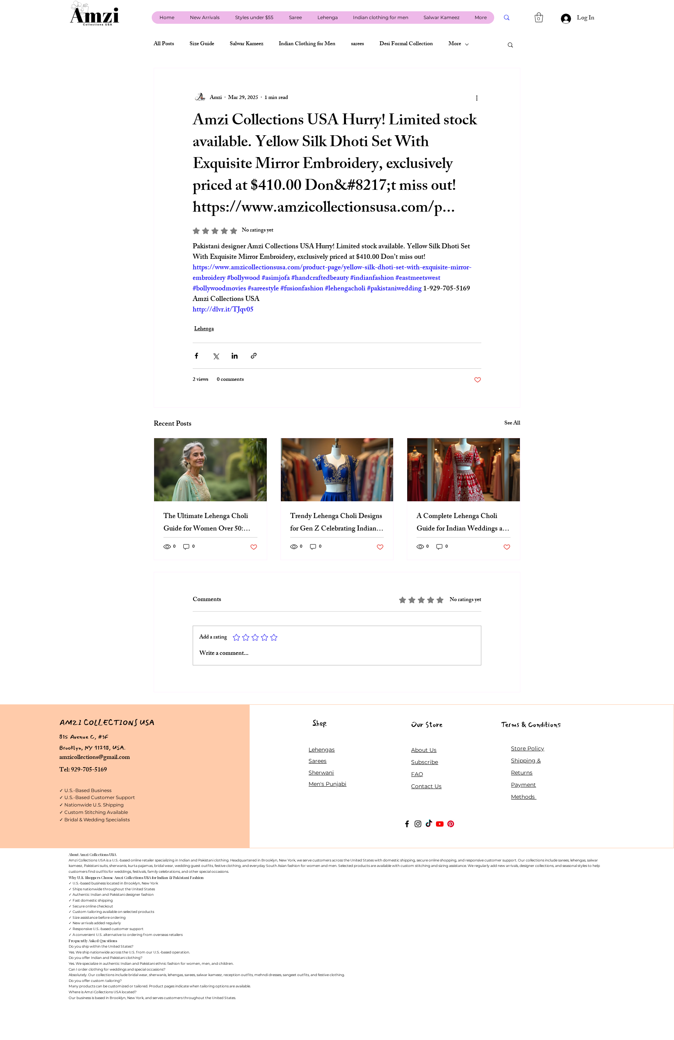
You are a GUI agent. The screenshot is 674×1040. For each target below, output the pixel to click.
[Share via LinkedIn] (234, 355)
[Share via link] (253, 355)
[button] (539, 17)
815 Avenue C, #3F (83, 736)
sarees (357, 44)
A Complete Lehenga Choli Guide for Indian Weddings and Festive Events (463, 523)
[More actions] (476, 98)
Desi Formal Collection (406, 44)
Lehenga (204, 329)
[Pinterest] (450, 823)
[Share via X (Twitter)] (215, 355)
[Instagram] (417, 823)
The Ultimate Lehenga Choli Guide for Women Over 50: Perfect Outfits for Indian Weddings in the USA (205, 523)
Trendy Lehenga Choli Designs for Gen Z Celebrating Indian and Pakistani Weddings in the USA (336, 523)
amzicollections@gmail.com (94, 758)
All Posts (164, 44)
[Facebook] (407, 823)
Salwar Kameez (246, 44)
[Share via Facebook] (196, 355)
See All (512, 423)
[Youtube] (439, 823)
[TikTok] (428, 823)
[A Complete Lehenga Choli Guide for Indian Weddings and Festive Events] (463, 469)
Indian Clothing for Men (307, 44)
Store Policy (527, 748)
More (455, 44)
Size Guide (202, 44)
